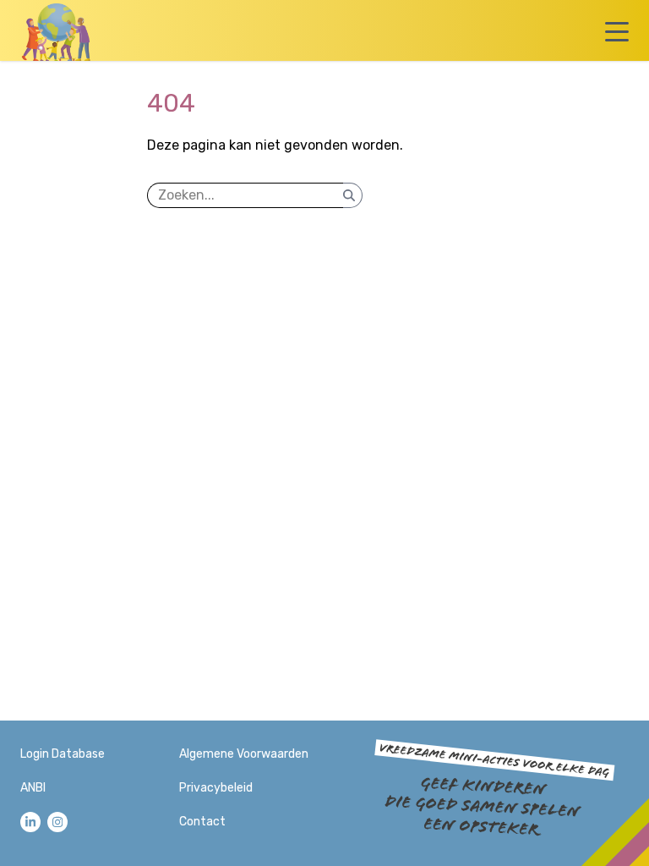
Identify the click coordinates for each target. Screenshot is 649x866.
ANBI (33, 788)
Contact (202, 821)
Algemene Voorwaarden (243, 754)
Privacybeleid (216, 788)
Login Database (62, 754)
